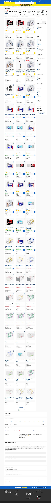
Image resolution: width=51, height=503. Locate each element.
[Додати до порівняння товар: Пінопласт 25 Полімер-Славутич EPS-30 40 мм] (34, 40)
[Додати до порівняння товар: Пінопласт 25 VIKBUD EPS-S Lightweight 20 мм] (13, 257)
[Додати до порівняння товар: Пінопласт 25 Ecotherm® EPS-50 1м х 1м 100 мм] (24, 370)
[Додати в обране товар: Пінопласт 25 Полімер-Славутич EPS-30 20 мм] (13, 39)
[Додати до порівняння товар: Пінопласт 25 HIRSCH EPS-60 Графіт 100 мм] (13, 294)
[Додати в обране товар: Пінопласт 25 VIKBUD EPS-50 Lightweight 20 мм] (13, 350)
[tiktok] (40, 487)
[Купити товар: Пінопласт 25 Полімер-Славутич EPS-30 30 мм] (24, 53)
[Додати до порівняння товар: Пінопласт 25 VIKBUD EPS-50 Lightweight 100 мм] (34, 238)
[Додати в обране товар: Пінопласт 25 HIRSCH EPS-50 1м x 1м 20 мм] (13, 388)
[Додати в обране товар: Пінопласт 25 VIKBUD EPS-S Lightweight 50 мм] (24, 293)
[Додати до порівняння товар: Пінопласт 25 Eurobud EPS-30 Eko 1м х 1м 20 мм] (24, 200)
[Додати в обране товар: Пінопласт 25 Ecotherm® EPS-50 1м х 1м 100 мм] (24, 369)
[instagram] (36, 487)
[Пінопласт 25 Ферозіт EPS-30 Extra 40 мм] (30, 203)
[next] (46, 419)
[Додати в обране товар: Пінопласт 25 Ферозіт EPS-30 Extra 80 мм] (24, 218)
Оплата (27, 491)
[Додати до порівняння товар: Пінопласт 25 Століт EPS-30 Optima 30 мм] (34, 294)
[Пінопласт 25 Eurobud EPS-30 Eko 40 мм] (30, 127)
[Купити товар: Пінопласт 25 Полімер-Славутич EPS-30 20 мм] (13, 53)
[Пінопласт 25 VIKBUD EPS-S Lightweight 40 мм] (9, 241)
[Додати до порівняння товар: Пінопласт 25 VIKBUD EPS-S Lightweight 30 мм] (34, 219)
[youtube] (34, 487)
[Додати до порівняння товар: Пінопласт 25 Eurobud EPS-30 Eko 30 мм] (13, 105)
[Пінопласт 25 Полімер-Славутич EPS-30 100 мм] (30, 88)
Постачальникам (17, 495)
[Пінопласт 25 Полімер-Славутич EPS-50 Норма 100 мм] (9, 203)
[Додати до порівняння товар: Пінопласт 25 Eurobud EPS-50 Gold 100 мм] (13, 181)
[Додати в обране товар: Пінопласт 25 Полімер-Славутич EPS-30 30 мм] (24, 39)
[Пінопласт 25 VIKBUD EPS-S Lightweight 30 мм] (30, 222)
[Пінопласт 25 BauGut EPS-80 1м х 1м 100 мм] (30, 165)
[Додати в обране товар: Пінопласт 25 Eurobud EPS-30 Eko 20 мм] (34, 104)
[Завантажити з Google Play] (39, 498)
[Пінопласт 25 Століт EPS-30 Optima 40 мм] (30, 316)
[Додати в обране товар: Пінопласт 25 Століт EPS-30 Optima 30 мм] (34, 293)
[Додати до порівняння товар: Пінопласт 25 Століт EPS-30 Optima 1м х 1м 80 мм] (34, 370)
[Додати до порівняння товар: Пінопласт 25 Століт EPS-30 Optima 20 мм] (13, 313)
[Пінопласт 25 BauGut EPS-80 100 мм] (9, 22)
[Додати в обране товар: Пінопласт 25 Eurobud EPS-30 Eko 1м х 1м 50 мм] (24, 180)
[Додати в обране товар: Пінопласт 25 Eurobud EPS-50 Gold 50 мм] (13, 142)
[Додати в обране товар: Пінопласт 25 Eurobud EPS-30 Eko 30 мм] (13, 104)
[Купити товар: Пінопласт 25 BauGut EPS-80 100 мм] (13, 32)
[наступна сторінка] (24, 410)
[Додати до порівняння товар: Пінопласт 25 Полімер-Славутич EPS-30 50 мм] (34, 20)
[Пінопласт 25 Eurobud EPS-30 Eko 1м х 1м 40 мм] (20, 241)
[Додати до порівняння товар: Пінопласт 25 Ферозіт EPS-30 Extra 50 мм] (24, 124)
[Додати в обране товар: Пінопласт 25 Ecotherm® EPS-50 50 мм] (24, 331)
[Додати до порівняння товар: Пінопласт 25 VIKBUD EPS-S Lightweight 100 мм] (24, 257)
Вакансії (16, 494)
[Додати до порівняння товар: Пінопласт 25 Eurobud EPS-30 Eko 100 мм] (24, 105)
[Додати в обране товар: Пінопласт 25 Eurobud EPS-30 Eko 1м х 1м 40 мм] (24, 237)
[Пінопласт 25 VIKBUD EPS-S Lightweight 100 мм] (20, 259)
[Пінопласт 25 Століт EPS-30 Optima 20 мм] (9, 316)
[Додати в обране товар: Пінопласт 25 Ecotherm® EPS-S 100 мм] (34, 350)
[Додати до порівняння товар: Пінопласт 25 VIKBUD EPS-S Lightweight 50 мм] (24, 294)
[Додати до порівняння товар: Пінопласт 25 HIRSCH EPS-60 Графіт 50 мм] (24, 275)
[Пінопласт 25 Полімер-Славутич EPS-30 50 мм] (30, 22)
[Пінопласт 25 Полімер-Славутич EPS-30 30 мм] (20, 43)
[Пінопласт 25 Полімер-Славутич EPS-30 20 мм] (9, 43)
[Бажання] (41, 2)
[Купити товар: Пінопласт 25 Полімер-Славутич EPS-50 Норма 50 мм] (13, 74)
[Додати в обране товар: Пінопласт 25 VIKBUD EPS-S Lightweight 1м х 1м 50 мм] (34, 388)
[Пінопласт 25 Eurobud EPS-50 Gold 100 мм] (9, 184)
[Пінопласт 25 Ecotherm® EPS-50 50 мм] (20, 335)
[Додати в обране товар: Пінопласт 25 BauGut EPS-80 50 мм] (24, 18)
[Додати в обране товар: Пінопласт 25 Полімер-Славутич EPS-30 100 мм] (34, 84)
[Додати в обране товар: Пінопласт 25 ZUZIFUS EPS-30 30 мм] (24, 350)
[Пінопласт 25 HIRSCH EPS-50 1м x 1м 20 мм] (9, 392)
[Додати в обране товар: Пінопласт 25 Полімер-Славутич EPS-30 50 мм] (34, 18)
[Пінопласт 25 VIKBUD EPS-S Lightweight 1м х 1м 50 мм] (30, 392)
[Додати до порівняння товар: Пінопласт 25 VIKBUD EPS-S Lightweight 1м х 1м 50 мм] (34, 389)
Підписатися (24, 487)
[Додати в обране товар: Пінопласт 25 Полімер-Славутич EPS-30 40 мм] (34, 39)
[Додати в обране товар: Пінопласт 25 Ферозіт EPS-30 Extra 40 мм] (34, 199)
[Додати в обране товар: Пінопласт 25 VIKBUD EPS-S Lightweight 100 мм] (24, 255)
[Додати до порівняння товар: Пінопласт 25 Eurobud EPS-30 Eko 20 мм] (34, 105)
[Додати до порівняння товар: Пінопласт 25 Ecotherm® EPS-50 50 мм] (24, 332)
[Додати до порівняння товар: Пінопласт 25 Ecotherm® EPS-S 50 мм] (13, 370)
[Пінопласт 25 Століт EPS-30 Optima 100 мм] (20, 316)
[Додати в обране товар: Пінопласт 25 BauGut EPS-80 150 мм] (13, 218)
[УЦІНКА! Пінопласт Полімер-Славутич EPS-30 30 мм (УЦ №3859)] (30, 64)
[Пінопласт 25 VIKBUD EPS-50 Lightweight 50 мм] (30, 259)
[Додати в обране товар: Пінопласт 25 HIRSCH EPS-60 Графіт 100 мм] (13, 293)
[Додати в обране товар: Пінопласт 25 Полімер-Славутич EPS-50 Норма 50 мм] (13, 60)
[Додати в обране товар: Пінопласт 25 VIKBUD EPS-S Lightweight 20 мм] (13, 255)
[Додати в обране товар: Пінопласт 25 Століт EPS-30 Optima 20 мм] (13, 312)
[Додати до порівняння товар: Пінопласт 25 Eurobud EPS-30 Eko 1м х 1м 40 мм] (24, 238)
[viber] (38, 487)
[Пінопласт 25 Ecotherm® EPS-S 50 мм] (9, 373)
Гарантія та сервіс (28, 495)
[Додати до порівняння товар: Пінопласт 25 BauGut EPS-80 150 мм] (13, 219)
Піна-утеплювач (8, 415)
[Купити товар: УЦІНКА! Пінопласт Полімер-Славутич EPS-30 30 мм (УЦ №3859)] (34, 74)
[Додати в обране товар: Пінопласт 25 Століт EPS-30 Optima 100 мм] (24, 312)
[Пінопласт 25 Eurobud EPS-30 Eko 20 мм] (30, 108)
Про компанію (17, 491)
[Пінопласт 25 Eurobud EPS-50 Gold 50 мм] (9, 146)
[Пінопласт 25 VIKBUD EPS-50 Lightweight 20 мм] (9, 354)
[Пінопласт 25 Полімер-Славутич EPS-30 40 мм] (30, 43)
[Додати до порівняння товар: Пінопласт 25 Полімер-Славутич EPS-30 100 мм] (34, 85)
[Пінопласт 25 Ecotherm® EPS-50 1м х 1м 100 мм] (20, 373)
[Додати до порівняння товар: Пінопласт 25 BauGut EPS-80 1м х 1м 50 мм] (24, 162)
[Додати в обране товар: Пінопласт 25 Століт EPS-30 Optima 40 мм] (34, 312)
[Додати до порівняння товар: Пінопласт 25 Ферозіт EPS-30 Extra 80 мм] (24, 219)
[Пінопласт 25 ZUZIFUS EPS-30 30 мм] (20, 354)
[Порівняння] (37, 2)
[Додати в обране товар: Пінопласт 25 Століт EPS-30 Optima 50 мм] (13, 331)
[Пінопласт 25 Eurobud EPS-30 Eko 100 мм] (20, 108)
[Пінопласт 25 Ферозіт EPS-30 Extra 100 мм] (9, 127)
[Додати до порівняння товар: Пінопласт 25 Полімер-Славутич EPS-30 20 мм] (13, 40)
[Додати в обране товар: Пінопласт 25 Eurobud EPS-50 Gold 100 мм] (13, 180)
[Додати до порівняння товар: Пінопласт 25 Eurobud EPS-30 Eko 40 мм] (34, 124)
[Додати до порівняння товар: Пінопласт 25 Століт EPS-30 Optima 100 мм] (24, 313)
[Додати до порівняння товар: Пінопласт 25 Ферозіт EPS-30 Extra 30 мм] (24, 143)
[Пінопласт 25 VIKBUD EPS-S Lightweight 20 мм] (9, 259)
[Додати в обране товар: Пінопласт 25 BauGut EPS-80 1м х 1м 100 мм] (34, 161)
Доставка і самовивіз (28, 493)
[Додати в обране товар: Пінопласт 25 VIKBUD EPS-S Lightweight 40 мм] (13, 237)
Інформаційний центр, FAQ (7, 491)
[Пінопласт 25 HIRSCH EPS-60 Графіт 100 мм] (9, 297)
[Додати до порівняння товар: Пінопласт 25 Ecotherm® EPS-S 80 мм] (34, 332)
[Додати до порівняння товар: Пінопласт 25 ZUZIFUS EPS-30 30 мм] (24, 351)
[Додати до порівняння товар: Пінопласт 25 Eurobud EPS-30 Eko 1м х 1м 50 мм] (24, 181)
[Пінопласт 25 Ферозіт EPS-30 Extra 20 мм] (30, 146)
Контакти (16, 493)
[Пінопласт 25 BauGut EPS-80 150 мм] (9, 222)
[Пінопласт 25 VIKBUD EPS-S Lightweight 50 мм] (20, 297)
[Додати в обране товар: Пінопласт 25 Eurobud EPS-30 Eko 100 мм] (24, 104)
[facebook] (32, 487)
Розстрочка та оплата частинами (30, 492)
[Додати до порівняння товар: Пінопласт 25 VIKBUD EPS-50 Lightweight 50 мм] (34, 257)
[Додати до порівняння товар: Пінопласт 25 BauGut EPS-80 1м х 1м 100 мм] (34, 162)
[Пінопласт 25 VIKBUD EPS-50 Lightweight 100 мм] (30, 241)
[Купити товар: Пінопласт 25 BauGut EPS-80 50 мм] (24, 32)
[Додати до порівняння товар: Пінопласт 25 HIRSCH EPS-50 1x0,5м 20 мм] (13, 275)
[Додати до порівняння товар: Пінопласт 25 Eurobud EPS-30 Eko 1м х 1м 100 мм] (34, 181)
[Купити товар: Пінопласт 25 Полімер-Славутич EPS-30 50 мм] (34, 32)
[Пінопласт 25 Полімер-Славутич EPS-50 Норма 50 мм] (9, 64)
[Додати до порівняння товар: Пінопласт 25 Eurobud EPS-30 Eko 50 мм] (24, 85)
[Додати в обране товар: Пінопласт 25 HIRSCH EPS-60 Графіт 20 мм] (34, 274)
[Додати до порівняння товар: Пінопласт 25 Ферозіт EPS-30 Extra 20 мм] (34, 143)
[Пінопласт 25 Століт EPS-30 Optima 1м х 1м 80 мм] (30, 373)
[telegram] (42, 487)
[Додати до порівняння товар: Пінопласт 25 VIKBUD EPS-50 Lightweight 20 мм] (13, 351)
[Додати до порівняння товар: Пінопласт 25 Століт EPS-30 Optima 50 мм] (13, 332)
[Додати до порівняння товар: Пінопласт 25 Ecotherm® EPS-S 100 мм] (34, 351)
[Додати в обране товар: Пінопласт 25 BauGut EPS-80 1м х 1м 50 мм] (24, 161)
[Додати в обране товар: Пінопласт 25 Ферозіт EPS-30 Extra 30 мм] (24, 142)
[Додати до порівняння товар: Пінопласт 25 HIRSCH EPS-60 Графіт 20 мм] (34, 275)
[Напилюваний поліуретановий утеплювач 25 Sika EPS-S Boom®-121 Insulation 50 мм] (20, 64)
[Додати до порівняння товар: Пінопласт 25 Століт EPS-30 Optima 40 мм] (34, 313)
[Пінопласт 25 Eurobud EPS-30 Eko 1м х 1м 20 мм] (20, 203)
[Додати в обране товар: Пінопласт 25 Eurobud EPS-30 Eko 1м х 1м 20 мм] (24, 199)
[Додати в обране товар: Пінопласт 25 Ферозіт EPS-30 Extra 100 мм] (13, 123)
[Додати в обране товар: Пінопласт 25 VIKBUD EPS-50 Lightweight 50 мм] (34, 255)
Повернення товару (28, 494)
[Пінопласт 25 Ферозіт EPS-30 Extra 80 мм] (20, 222)
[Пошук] (35, 3)
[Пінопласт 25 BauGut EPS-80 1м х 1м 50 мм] (20, 165)
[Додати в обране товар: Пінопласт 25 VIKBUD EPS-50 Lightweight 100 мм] (34, 237)
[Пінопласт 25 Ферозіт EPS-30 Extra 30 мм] (20, 146)
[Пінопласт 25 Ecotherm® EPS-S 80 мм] (30, 335)
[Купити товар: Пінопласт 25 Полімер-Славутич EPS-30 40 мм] (34, 53)
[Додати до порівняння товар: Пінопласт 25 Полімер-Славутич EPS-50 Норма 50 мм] (13, 61)
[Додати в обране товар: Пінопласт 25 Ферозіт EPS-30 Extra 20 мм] (34, 142)
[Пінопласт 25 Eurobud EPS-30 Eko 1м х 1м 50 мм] (20, 184)
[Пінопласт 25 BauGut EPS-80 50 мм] (20, 22)
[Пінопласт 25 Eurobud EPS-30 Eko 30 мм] (9, 108)
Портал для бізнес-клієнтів (40, 492)
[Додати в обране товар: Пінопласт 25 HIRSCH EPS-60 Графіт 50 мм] (24, 274)
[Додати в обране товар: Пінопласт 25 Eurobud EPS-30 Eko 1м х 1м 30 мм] (13, 161)
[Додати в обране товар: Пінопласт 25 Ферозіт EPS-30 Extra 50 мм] (24, 123)
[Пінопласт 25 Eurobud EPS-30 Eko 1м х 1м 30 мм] (9, 165)
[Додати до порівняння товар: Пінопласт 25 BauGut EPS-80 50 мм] (24, 20)
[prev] (44, 419)
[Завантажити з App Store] (39, 496)
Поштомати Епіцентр (28, 498)
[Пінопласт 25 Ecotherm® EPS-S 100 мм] (30, 354)
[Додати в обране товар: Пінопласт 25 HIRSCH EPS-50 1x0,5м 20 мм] (13, 274)
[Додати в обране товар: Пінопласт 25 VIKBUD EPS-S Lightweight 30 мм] (34, 218)
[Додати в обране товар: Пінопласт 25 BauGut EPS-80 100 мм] (13, 18)
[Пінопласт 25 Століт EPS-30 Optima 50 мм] (9, 335)
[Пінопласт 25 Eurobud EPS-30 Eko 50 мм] (20, 88)
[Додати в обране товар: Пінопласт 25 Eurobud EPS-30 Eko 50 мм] (24, 84)
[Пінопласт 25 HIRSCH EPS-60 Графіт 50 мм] (20, 278)
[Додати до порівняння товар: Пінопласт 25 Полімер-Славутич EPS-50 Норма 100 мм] (13, 200)
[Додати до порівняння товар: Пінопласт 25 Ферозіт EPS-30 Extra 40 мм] (34, 200)
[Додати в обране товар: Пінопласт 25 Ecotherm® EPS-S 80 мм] (34, 331)
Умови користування (39, 491)
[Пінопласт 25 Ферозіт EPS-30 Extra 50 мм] (20, 127)
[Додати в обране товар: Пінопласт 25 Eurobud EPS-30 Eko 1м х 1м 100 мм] (34, 180)
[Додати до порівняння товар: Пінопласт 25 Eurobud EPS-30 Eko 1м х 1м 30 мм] (13, 162)
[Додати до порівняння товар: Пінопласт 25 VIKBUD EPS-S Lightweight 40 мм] (13, 238)
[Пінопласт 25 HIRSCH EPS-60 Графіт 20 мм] (30, 278)
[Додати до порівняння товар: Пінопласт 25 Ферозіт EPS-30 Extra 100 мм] (13, 124)
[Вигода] (38, 1)
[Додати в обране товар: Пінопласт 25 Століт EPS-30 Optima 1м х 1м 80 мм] (34, 369)
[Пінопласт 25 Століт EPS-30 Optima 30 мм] (30, 297)
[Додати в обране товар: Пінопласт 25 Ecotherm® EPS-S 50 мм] (13, 369)
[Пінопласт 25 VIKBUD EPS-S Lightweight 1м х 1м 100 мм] (20, 392)
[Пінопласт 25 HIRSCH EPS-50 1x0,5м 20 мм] (9, 278)
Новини (16, 492)
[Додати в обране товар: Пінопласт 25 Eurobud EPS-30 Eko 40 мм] (34, 123)
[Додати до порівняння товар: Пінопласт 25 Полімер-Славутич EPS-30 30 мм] (24, 40)
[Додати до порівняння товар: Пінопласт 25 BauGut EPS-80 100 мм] (13, 20)
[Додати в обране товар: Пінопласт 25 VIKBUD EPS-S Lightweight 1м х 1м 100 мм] (24, 388)
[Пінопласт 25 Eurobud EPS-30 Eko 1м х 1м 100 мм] (30, 184)
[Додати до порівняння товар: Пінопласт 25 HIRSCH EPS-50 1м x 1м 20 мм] (13, 389)
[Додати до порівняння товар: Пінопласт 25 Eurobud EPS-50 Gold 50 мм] (13, 143)
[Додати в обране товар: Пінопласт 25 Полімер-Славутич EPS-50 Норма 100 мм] (13, 199)
